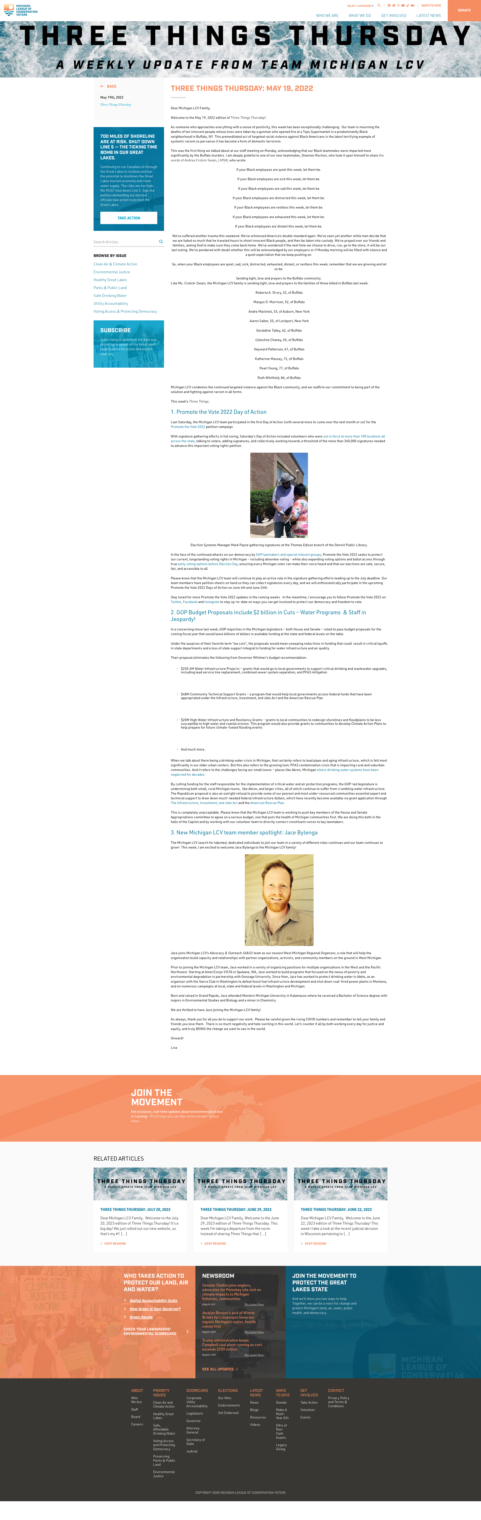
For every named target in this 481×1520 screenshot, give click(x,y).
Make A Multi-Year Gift (282, 1414)
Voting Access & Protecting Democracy (125, 311)
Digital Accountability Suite (153, 1301)
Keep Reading (115, 1244)
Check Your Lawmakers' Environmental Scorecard (150, 1331)
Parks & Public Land (110, 287)
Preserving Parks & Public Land (164, 1460)
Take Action (129, 217)
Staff (134, 1409)
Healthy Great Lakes (110, 279)
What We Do (360, 15)
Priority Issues (161, 1392)
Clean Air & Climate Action (115, 264)
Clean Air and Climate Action (164, 1404)
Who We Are (327, 15)
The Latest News (254, 1304)
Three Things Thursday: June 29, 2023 (236, 1209)
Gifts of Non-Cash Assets (281, 1431)
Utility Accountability (111, 303)
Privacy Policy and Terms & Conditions (338, 1402)
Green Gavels (141, 1317)
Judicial (191, 1451)
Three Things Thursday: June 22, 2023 (336, 1209)
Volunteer (307, 1410)
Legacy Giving (281, 1447)
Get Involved (393, 15)
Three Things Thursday (115, 104)
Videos (255, 1425)
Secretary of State (195, 1442)
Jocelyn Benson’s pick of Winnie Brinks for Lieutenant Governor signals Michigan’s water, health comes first (229, 1319)
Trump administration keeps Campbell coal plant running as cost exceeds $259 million (232, 1344)
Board (135, 1417)
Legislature (194, 1413)
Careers (137, 1424)
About (137, 1390)
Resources (258, 1417)
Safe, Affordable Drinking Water (164, 1429)
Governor (193, 1421)
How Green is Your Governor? (155, 1309)
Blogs (254, 1410)
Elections (228, 1390)
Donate (464, 10)
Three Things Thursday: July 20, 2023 (135, 1209)
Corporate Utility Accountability (197, 1402)
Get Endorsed (228, 1413)
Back (111, 86)
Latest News (429, 15)
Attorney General (193, 1430)
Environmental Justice (112, 272)
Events (305, 1417)
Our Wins (224, 1398)
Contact (336, 1390)
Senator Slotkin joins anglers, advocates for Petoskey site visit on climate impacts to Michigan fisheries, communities (231, 1292)
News (254, 1402)
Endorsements (229, 1405)
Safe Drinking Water (110, 295)
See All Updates (218, 1369)
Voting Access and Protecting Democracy (164, 1445)
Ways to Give (431, 5)
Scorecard (197, 1390)
